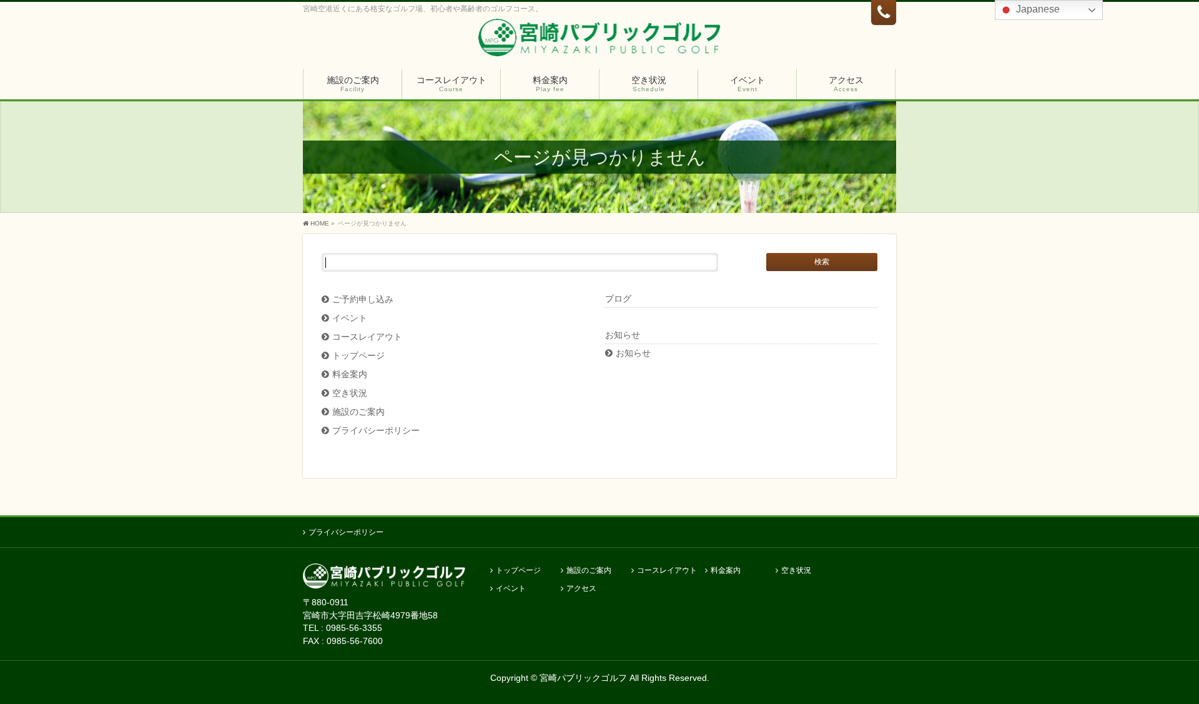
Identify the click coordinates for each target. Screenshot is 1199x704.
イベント (349, 318)
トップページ (358, 355)
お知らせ (633, 353)
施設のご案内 (358, 412)
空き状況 (349, 393)
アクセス (581, 589)
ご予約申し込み (362, 299)
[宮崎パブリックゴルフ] (599, 40)
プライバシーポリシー (376, 430)
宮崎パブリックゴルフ (583, 678)
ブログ (618, 299)
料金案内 (349, 374)
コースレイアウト (367, 337)
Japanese (1037, 9)
